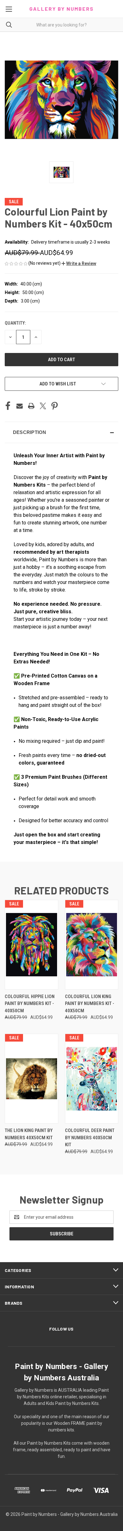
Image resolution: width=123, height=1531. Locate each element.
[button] (79, 263)
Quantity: (15, 323)
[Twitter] (43, 406)
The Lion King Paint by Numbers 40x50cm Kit (29, 1134)
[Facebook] (8, 406)
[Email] (19, 406)
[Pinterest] (54, 406)
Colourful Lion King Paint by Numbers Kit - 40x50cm (89, 1004)
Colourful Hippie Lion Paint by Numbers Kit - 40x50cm (30, 1004)
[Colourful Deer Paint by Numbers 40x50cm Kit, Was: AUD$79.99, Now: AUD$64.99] (91, 1078)
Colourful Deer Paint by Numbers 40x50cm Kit (89, 1137)
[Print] (31, 406)
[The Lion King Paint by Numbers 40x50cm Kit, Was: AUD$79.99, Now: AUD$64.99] (31, 1078)
